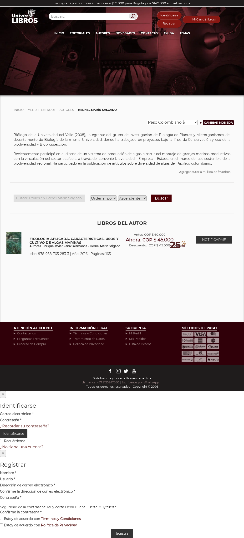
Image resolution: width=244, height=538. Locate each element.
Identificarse (169, 15)
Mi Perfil (135, 333)
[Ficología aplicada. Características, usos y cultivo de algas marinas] (13, 242)
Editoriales (80, 33)
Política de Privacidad (88, 344)
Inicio (59, 33)
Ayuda (168, 33)
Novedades (125, 33)
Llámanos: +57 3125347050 (100, 382)
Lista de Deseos (140, 344)
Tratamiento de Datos (89, 339)
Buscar (161, 198)
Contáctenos (26, 333)
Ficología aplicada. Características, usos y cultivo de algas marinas (75, 242)
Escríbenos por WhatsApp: (141, 382)
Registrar (169, 23)
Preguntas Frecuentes (33, 339)
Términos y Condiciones (90, 333)
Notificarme (214, 240)
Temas (185, 33)
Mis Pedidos (137, 339)
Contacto (149, 33)
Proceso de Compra (31, 344)
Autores (103, 33)
